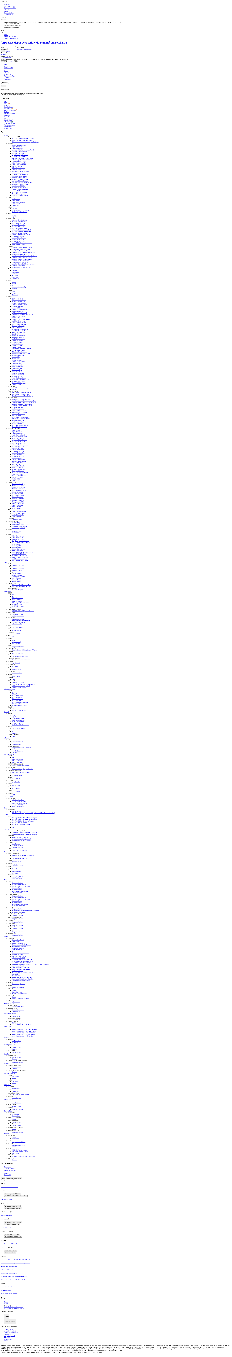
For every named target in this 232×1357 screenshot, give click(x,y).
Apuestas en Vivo (9, 6)
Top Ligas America (9, 125)
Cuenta (3, 59)
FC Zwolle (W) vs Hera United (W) (14, 1308)
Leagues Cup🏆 (9, 108)
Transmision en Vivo (10, 8)
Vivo (6, 1173)
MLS (5, 118)
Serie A (6, 112)
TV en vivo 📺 (8, 122)
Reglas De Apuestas (10, 36)
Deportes (7, 4)
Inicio (6, 71)
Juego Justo (7, 1334)
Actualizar (4, 61)
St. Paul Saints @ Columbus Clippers (9, 1273)
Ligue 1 (6, 117)
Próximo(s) (7, 1175)
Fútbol (6, 1303)
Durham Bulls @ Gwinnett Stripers (8, 1269)
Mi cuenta (3, 54)
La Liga (6, 105)
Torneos (6, 77)
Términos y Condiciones (11, 38)
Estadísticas (7, 1167)
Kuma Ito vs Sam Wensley (6, 1199)
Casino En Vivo (9, 13)
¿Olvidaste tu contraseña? (24, 49)
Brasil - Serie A (8, 120)
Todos (3, 1178)
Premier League (8, 107)
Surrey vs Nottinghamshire (7, 1286)
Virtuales (6, 9)
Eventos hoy (8, 126)
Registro (8, 51)
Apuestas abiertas (6, 57)
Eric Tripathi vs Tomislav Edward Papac (9, 1187)
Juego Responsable (9, 1336)
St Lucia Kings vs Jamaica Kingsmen (9, 1293)
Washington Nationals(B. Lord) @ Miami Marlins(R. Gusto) (14, 1279)
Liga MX (7, 115)
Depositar (11, 61)
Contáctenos (7, 1337)
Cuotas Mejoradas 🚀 (10, 110)
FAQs (6, 35)
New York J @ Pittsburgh (6, 1215)
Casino (6, 11)
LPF (5, 102)
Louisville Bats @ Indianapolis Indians (9, 1266)
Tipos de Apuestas (9, 1168)
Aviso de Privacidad (10, 1331)
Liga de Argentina (9, 113)
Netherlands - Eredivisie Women (13, 1307)
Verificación (7, 79)
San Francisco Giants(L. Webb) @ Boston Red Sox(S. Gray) (14, 1276)
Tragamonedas (8, 14)
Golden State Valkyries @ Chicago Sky (9, 1243)
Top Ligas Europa (9, 123)
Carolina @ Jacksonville (6, 1227)
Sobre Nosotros (8, 1329)
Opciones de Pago (9, 76)
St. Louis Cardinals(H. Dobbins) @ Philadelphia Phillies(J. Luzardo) (15, 1259)
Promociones (8, 74)
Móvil (6, 1341)
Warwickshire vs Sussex (6, 1290)
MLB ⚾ (7, 103)
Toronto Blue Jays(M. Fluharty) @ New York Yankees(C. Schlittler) (15, 1263)
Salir (15, 61)
